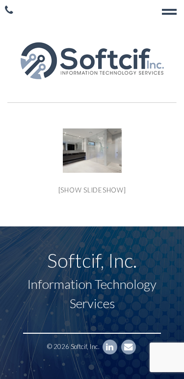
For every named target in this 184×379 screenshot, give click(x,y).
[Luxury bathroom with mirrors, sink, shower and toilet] (92, 150)
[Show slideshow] (92, 190)
